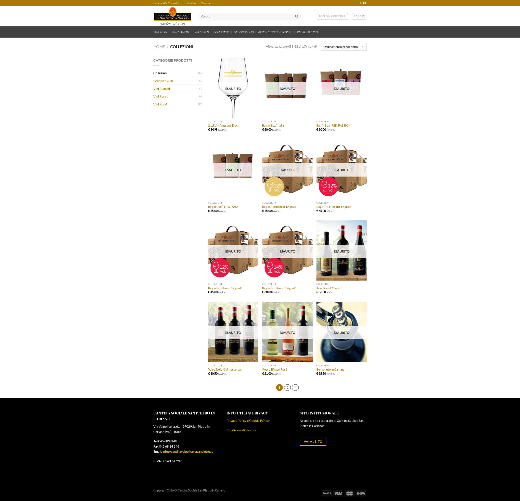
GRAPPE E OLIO (244, 32)
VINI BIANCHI (180, 32)
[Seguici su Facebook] (361, 3)
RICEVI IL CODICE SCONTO (275, 32)
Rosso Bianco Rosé (274, 369)
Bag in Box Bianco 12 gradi (279, 206)
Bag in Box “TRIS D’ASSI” (224, 206)
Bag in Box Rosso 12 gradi (225, 288)
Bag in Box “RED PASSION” (334, 125)
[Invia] (296, 16)
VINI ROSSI (160, 32)
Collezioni (160, 73)
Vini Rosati (160, 96)
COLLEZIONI (221, 32)
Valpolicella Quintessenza (224, 369)
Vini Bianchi (161, 88)
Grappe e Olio (163, 80)
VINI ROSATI (201, 32)
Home (159, 46)
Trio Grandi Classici (328, 288)
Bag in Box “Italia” (273, 125)
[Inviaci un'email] (364, 3)
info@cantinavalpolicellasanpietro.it (187, 451)
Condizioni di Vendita (241, 430)
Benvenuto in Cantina (330, 369)
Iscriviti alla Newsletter (166, 3)
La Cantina (189, 3)
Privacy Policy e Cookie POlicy (248, 420)
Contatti (205, 3)
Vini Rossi (160, 104)
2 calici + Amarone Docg (223, 125)
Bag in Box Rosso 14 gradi (279, 288)
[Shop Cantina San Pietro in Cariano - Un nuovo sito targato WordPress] (173, 16)
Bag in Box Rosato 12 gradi (333, 206)
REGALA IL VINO (307, 32)
